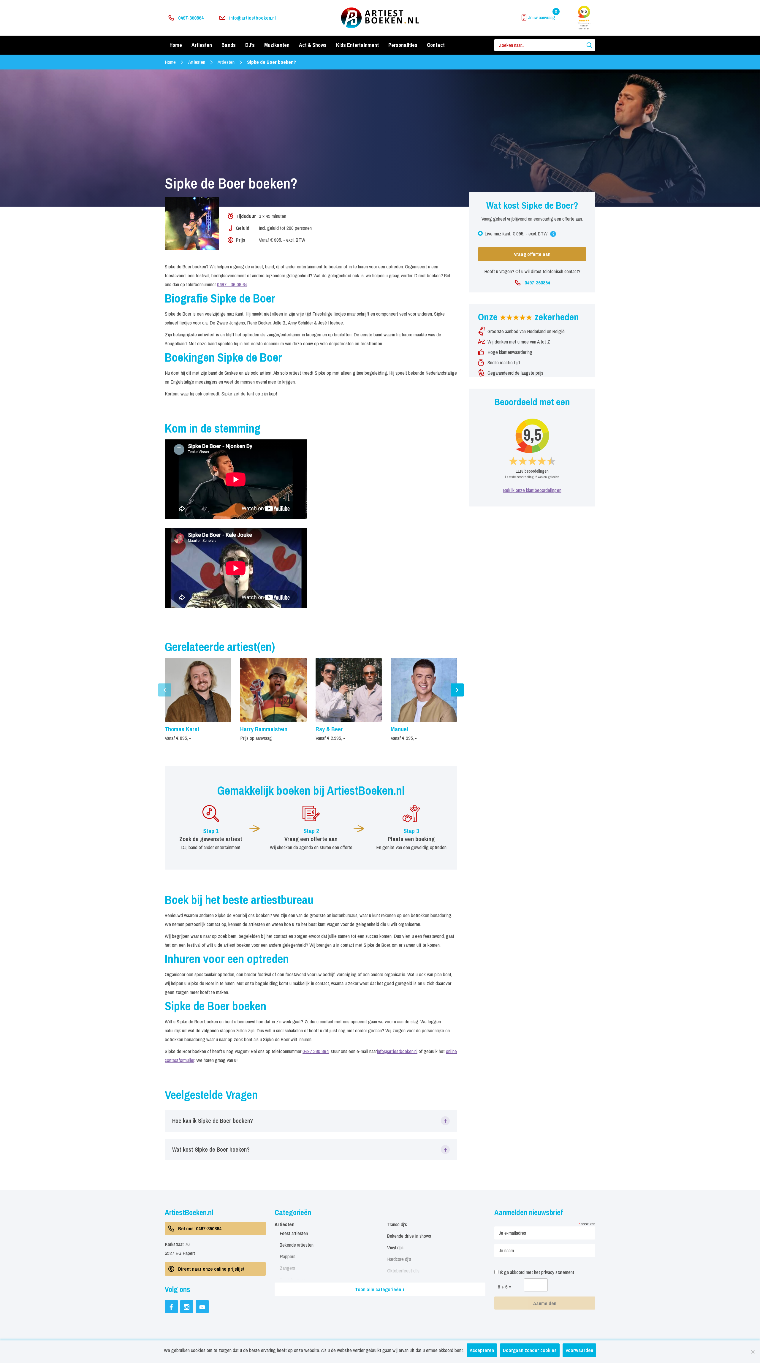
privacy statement (557, 1272)
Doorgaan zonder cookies (530, 1350)
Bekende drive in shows (409, 1235)
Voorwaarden (579, 1350)
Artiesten (201, 45)
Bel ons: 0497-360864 (199, 1228)
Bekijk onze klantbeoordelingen (532, 490)
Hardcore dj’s (399, 1259)
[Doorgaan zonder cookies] (753, 1352)
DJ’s (250, 45)
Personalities (402, 45)
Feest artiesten (294, 1233)
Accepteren (482, 1350)
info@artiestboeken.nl (252, 17)
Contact (436, 45)
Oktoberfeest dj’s (403, 1270)
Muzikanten (276, 45)
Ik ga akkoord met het (536, 1272)
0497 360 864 (316, 1051)
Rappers (287, 1256)
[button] (311, 1120)
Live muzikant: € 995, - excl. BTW (525, 235)
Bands (228, 45)
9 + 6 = (505, 1286)
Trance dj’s (397, 1224)
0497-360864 (191, 17)
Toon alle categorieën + (380, 1289)
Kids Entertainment (357, 45)
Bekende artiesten (297, 1244)
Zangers (287, 1267)
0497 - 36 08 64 (232, 284)
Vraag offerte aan (532, 254)
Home (176, 45)
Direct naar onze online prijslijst (211, 1268)
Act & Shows (313, 45)
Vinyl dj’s (395, 1247)
